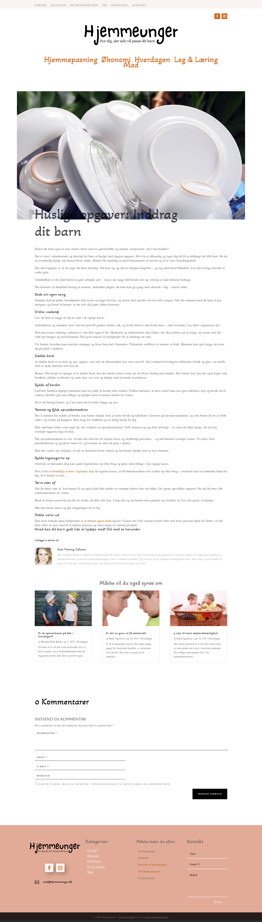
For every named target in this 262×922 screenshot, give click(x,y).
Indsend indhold (210, 793)
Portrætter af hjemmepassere (152, 864)
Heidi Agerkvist (117, 638)
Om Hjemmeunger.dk (149, 871)
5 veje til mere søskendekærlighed (196, 633)
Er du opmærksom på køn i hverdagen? (55, 634)
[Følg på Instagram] (224, 16)
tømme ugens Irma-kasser (103, 520)
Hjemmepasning (70, 60)
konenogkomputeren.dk (157, 917)
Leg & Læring (196, 60)
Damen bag (120, 5)
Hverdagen (152, 60)
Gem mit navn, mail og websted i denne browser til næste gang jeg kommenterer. (105, 784)
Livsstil (92, 850)
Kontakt (139, 5)
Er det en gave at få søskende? (126, 633)
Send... (219, 901)
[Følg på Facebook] (217, 16)
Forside (41, 5)
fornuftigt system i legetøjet (70, 471)
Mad (131, 66)
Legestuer (58, 5)
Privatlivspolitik (127, 917)
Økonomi (116, 60)
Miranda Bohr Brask (51, 641)
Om (104, 5)
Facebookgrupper (84, 5)
